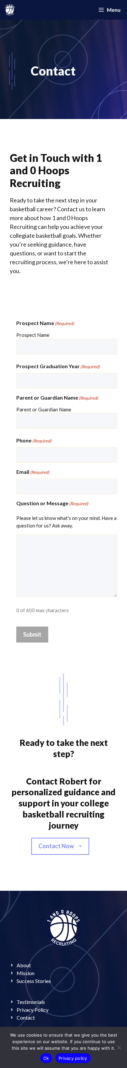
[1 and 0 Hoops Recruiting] (9, 10)
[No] (119, 1047)
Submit (32, 634)
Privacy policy (73, 1058)
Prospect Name (32, 335)
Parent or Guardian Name (43, 409)
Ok (46, 1058)
